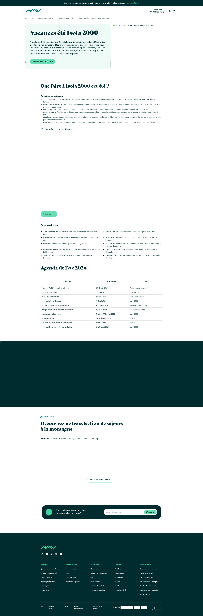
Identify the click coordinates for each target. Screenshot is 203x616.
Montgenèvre (96, 569)
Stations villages (146, 577)
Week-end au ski (146, 573)
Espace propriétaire (48, 582)
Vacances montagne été (64, 18)
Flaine (117, 582)
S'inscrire (150, 512)
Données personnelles (78, 608)
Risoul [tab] (86, 439)
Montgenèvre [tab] (74, 439)
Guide (33, 18)
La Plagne (119, 577)
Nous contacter (71, 569)
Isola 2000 (94, 577)
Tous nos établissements (100, 479)
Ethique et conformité (49, 573)
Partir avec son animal (148, 569)
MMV (26, 18)
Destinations (145, 594)
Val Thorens (119, 569)
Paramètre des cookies (98, 608)
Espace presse (46, 586)
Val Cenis (118, 586)
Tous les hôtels (121, 590)
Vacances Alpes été (82, 18)
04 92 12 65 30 (159, 9)
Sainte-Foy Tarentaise (99, 573)
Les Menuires (95, 582)
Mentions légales (52, 608)
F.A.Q (67, 573)
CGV (42, 607)
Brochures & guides (73, 582)
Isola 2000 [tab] (45, 439)
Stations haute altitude (149, 590)
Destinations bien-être (148, 586)
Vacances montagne (45, 18)
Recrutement (46, 590)
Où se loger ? (48, 214)
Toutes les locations (98, 590)
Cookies (66, 607)
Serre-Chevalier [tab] (59, 439)
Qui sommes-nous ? (48, 569)
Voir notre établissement (43, 61)
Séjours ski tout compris (149, 582)
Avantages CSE (46, 577)
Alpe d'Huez (119, 573)
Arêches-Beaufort (97, 586)
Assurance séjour (72, 577)
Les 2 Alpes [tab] (96, 439)
